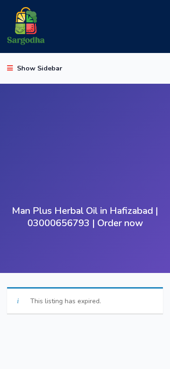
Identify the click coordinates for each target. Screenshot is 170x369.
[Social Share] (122, 256)
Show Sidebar (38, 68)
